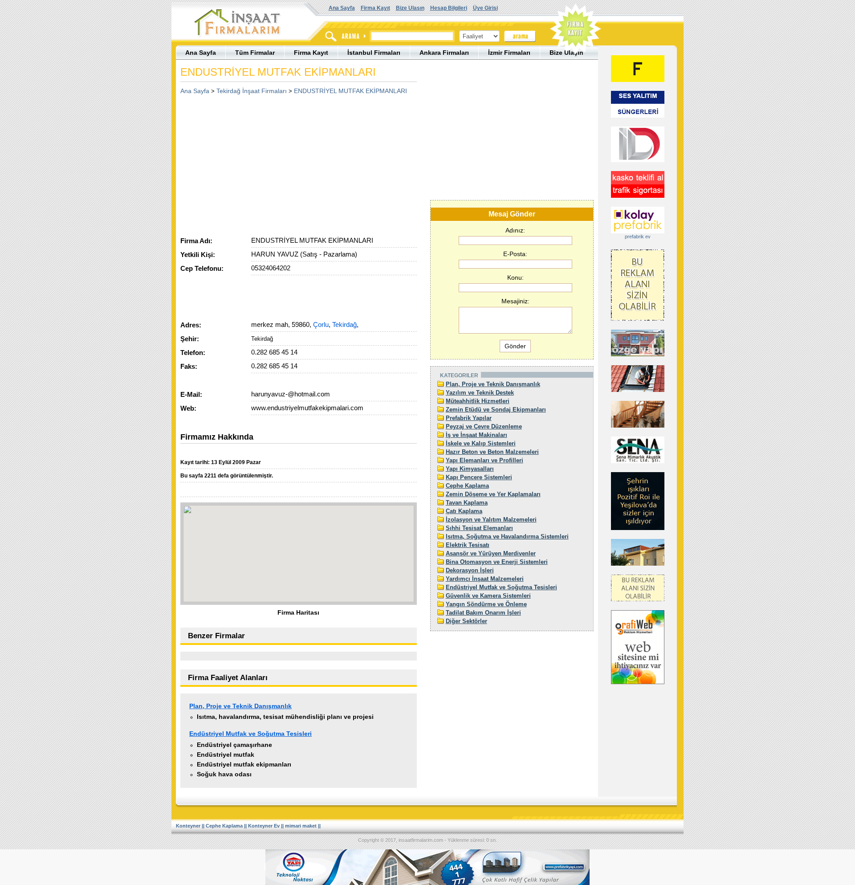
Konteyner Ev (264, 825)
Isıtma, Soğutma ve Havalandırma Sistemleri (507, 536)
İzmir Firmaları (509, 52)
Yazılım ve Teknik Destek (480, 392)
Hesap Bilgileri (448, 8)
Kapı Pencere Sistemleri (479, 477)
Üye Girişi (485, 8)
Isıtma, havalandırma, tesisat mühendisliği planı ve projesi (285, 716)
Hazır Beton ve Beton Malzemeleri (492, 452)
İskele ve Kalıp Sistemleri (481, 443)
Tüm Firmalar (255, 52)
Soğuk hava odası (224, 774)
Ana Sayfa (342, 8)
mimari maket (301, 825)
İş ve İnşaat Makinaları (476, 435)
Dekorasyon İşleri (470, 570)
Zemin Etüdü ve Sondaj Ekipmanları (496, 409)
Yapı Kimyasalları (470, 468)
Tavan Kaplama (467, 502)
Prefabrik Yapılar (469, 418)
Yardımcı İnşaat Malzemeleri (485, 578)
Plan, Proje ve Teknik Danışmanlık (240, 706)
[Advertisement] (255, 162)
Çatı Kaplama (464, 511)
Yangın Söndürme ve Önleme (486, 604)
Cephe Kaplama (467, 485)
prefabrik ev (638, 236)
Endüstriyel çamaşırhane (234, 744)
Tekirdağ (344, 324)
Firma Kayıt (375, 8)
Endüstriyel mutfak (225, 754)
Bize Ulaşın (410, 8)
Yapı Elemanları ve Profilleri (484, 460)
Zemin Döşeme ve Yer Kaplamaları (493, 494)
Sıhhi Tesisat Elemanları (479, 528)
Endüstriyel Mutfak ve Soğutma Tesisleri (250, 733)
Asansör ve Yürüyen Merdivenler (491, 553)
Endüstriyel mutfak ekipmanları (244, 764)
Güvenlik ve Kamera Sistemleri (488, 595)
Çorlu (321, 324)
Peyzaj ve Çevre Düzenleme (484, 426)
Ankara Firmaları (444, 52)
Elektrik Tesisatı (467, 545)
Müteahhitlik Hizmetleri (477, 401)
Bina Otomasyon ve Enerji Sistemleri (497, 562)
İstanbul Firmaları (373, 52)
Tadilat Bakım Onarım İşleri (483, 612)
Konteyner (188, 825)
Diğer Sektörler (466, 621)
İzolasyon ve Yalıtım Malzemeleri (491, 519)
